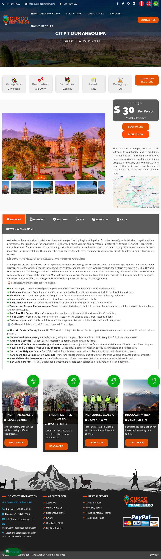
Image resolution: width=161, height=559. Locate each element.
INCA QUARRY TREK (137, 414)
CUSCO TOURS (96, 13)
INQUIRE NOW (135, 134)
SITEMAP (154, 555)
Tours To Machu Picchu (98, 512)
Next (102, 187)
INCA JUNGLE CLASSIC (99, 414)
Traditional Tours (95, 517)
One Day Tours (94, 507)
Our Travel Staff (54, 523)
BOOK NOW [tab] (101, 219)
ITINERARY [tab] (39, 219)
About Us (51, 502)
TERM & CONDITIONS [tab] (21, 229)
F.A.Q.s (49, 517)
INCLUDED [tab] (62, 219)
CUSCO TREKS (73, 13)
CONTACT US (148, 19)
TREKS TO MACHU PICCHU (45, 13)
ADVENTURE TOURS (42, 26)
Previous (5, 187)
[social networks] (118, 3)
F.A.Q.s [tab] (123, 219)
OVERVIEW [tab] (16, 219)
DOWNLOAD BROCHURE (147, 80)
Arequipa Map (137, 191)
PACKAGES (116, 13)
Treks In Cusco (93, 502)
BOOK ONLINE (135, 126)
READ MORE (16, 442)
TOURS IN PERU (91, 41)
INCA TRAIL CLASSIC (20, 414)
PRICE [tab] (81, 219)
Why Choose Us (54, 507)
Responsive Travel (55, 512)
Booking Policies (54, 528)
